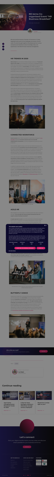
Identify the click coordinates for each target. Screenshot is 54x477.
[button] (12, 250)
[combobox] (44, 225)
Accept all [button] (41, 248)
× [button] (46, 225)
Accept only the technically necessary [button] (25, 248)
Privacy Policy (36, 239)
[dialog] (27, 238)
